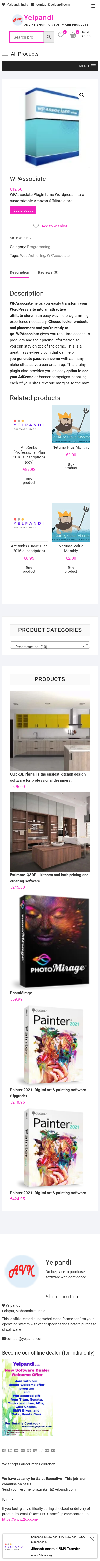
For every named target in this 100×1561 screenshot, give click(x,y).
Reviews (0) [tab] (48, 272)
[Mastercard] (10, 1448)
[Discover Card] (35, 1448)
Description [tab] (19, 272)
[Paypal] (23, 1448)
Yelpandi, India (17, 4)
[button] (84, 66)
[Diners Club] (29, 1448)
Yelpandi (39, 17)
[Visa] (16, 1448)
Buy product (23, 210)
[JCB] (53, 1448)
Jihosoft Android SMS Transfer (55, 1549)
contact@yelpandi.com (53, 4)
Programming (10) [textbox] (48, 647)
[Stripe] (47, 1448)
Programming (38, 247)
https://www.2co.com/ (20, 1519)
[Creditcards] (41, 1448)
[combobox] (50, 645)
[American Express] (4, 1448)
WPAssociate (58, 255)
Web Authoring (32, 255)
